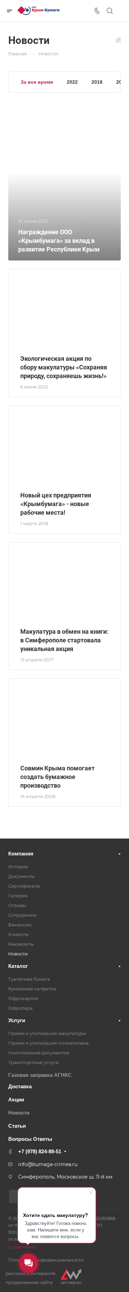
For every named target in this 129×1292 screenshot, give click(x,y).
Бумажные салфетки (32, 988)
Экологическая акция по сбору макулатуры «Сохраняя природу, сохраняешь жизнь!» (63, 367)
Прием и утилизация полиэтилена (48, 1043)
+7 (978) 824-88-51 (39, 1151)
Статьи (17, 1126)
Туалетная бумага (29, 979)
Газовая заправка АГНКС (40, 1075)
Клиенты (18, 934)
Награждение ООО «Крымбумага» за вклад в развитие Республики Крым (59, 240)
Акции (16, 1099)
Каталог (18, 966)
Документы (21, 876)
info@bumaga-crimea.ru (47, 1164)
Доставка (20, 1086)
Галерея (18, 895)
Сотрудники (22, 915)
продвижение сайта (29, 1282)
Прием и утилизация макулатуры (47, 1033)
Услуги (16, 1020)
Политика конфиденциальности (46, 1260)
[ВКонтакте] (15, 1196)
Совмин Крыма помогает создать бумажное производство (57, 776)
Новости (18, 953)
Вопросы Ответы (30, 1139)
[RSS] (118, 39)
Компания (20, 853)
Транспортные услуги (33, 1062)
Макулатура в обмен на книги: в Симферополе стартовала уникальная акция (64, 640)
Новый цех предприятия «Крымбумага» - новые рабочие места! (55, 504)
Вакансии (20, 924)
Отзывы (17, 905)
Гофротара (20, 1008)
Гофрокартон (23, 998)
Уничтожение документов (38, 1052)
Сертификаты (24, 886)
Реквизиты (21, 944)
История (18, 866)
